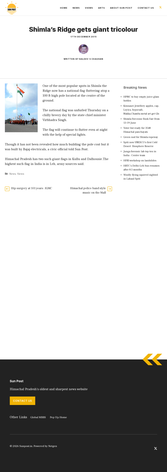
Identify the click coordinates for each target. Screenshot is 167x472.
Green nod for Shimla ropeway (140, 137)
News (76, 8)
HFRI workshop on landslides (139, 160)
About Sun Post (121, 8)
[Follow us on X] (160, 7)
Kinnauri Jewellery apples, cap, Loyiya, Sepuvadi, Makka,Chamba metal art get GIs (141, 109)
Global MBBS (38, 417)
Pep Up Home (58, 417)
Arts (101, 8)
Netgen (52, 446)
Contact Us (146, 8)
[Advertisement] (141, 242)
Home (63, 8)
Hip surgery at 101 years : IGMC (31, 188)
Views (89, 8)
